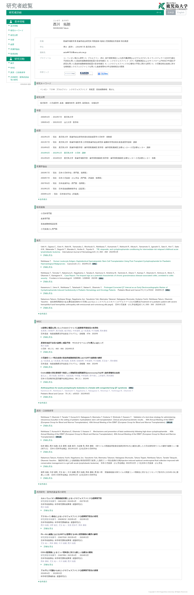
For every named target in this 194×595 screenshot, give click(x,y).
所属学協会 (15, 49)
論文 (12, 63)
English (180, 12)
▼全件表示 (42, 199)
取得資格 (14, 54)
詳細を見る (48, 255)
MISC (12, 68)
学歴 (12, 40)
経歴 (12, 44)
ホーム (159, 12)
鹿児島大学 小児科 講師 (63, 153)
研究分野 (14, 35)
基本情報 (14, 26)
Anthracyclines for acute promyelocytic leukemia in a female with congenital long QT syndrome (84, 388)
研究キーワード (16, 31)
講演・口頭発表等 (17, 72)
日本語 (171, 12)
